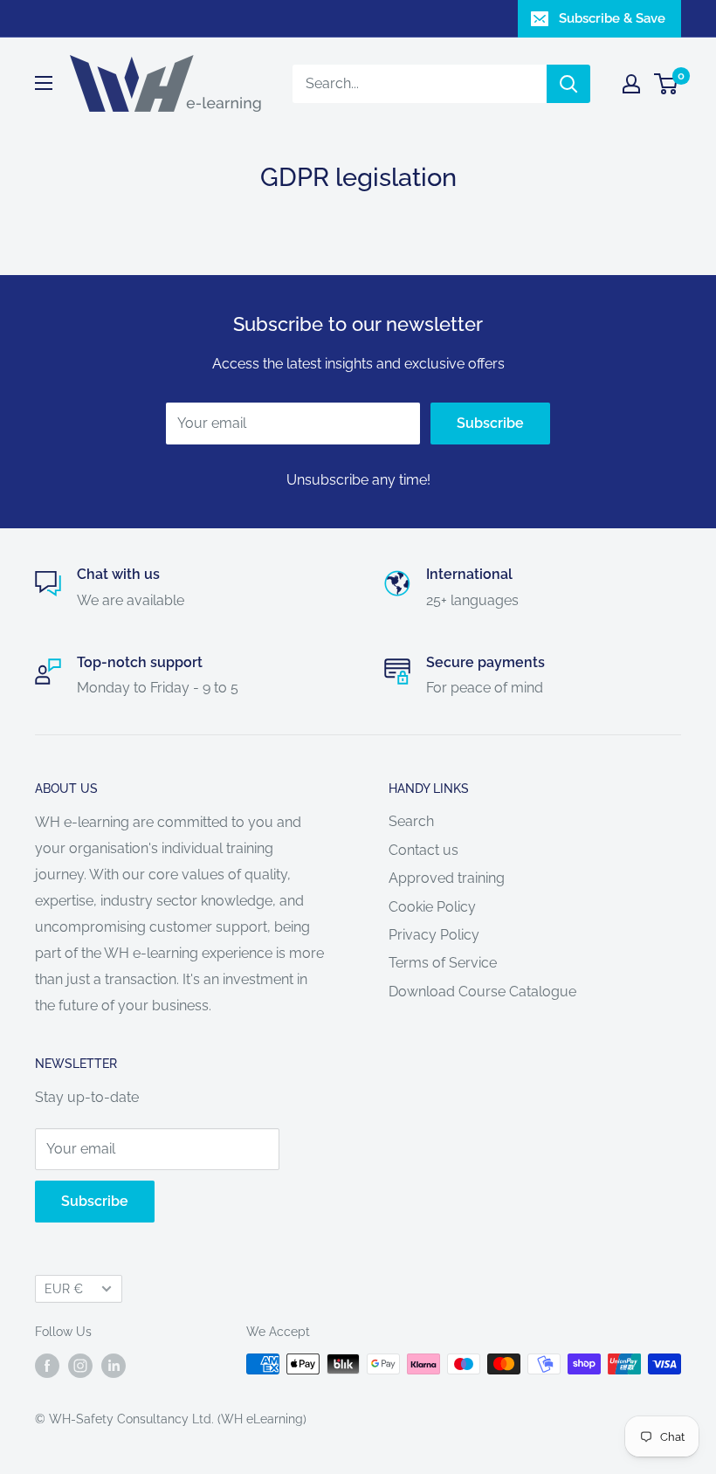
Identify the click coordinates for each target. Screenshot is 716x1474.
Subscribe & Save (612, 18)
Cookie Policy (432, 907)
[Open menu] (43, 83)
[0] (667, 83)
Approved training (447, 878)
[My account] (631, 83)
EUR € (64, 1289)
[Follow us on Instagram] (80, 1365)
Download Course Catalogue (482, 991)
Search (411, 821)
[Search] (568, 84)
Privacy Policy (434, 934)
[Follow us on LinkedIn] (113, 1365)
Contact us (423, 850)
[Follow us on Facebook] (47, 1365)
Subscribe (490, 423)
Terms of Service (443, 962)
